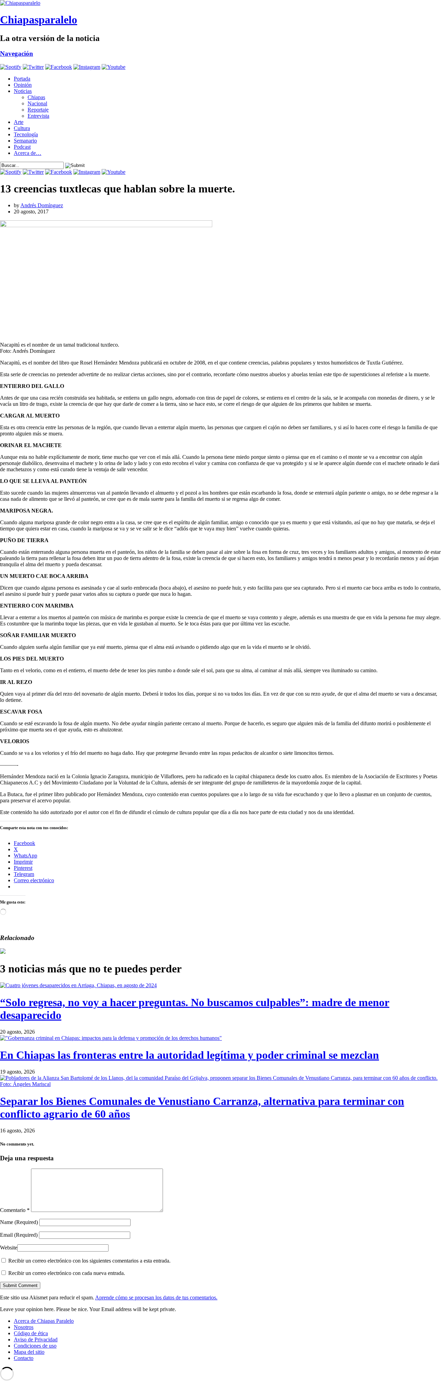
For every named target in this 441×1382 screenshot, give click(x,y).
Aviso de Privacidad (36, 1339)
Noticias (23, 91)
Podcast (22, 147)
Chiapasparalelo (38, 19)
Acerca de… (27, 153)
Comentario (15, 1210)
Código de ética (31, 1333)
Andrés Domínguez (41, 205)
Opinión (23, 85)
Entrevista (38, 116)
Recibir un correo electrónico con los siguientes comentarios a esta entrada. (89, 1261)
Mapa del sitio (29, 1352)
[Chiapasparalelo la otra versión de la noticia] (220, 3)
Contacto (23, 1358)
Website (8, 1248)
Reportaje (38, 110)
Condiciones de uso (35, 1346)
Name (19, 1222)
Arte (18, 122)
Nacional (37, 103)
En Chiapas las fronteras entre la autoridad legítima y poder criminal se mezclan (189, 1055)
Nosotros (23, 1327)
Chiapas (36, 97)
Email (19, 1235)
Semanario (25, 141)
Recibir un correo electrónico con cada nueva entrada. (66, 1273)
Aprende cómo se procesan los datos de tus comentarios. (156, 1297)
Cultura (22, 128)
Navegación (16, 53)
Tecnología (26, 134)
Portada (22, 79)
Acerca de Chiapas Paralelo (44, 1321)
